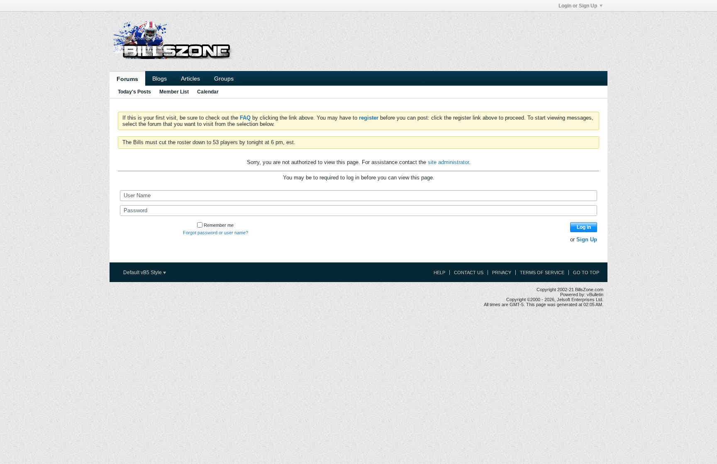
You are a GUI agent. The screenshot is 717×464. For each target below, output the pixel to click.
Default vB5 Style (143, 272)
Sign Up (586, 239)
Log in (584, 227)
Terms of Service (542, 272)
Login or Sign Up (577, 6)
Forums (127, 79)
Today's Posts (134, 92)
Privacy (501, 272)
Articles (190, 78)
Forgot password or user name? (215, 232)
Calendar (208, 92)
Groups (224, 78)
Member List (174, 92)
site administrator (448, 162)
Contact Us (468, 272)
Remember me (219, 225)
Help (439, 272)
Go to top (586, 272)
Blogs (159, 78)
